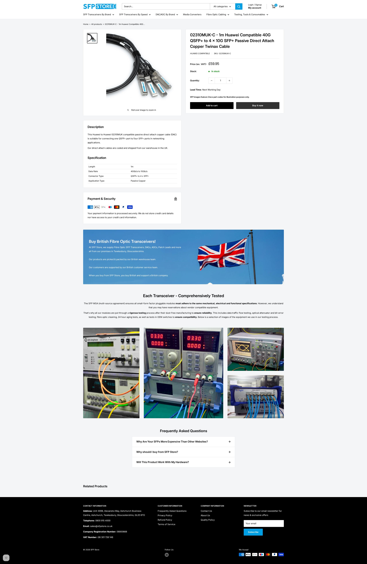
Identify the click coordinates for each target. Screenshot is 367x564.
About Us (205, 515)
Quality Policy (208, 519)
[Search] (238, 6)
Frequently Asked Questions (172, 511)
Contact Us (206, 511)
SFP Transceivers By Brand (97, 14)
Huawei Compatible (200, 53)
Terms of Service (166, 524)
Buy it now (257, 105)
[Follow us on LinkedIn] (167, 555)
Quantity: (195, 80)
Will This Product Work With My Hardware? (162, 462)
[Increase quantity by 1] (229, 81)
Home (85, 24)
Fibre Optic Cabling (216, 14)
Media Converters (192, 14)
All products (96, 24)
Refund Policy (165, 519)
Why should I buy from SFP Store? (157, 451)
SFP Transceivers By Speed (133, 14)
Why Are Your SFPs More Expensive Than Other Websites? (172, 441)
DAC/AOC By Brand (165, 14)
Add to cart (211, 105)
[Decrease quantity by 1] (212, 81)
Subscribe (253, 532)
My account (254, 7)
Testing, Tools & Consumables (249, 14)
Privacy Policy (165, 515)
